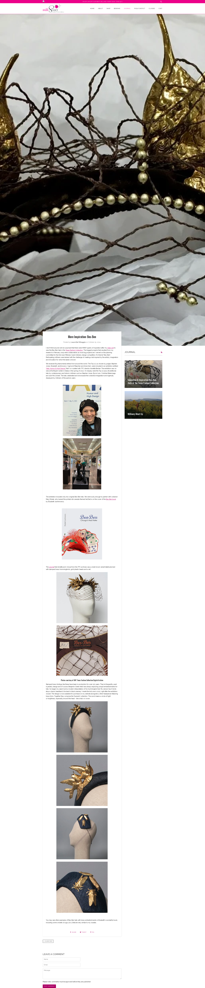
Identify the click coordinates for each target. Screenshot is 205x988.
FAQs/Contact (139, 8)
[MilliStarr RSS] (161, 352)
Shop (108, 8)
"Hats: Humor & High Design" (56, 368)
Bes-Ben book (111, 499)
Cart (160, 8)
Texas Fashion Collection (74, 350)
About (100, 8)
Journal (127, 8)
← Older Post (48, 941)
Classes (152, 8)
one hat (51, 567)
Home (92, 8)
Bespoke (117, 8)
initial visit (110, 348)
